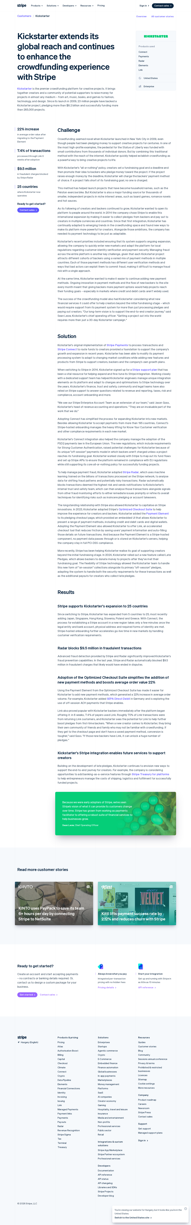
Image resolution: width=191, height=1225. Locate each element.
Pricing (101, 5)
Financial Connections (69, 1088)
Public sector (104, 1130)
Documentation (106, 1170)
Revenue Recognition (69, 1130)
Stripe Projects (105, 1191)
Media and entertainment (111, 1117)
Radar (61, 1126)
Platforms (103, 1088)
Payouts (62, 1121)
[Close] (185, 1209)
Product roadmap (147, 1099)
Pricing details (106, 987)
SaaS (100, 1092)
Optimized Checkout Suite (135, 509)
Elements (62, 1084)
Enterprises (104, 1042)
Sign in (143, 5)
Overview (141, 16)
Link (60, 1105)
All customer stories (162, 16)
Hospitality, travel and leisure (113, 1109)
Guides (141, 1042)
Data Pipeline (64, 1079)
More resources (146, 1087)
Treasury (62, 1147)
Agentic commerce (108, 1050)
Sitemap (142, 1079)
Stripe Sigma (64, 1134)
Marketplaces (105, 1079)
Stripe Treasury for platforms (150, 774)
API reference (146, 987)
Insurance (103, 1113)
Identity (62, 1092)
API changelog (105, 1183)
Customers (24, 16)
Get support (144, 1128)
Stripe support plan (144, 369)
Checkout (63, 1063)
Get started (26, 994)
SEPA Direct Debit (118, 698)
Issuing (61, 1100)
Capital (61, 1058)
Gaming (102, 1105)
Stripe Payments (117, 345)
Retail (101, 1134)
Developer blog (106, 1195)
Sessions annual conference (152, 1058)
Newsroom (144, 1108)
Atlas (60, 1046)
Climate (62, 1067)
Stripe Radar (131, 472)
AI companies (105, 1096)
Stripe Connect (67, 349)
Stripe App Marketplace (110, 1150)
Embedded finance (107, 1063)
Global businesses (107, 1071)
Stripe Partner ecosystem (111, 1154)
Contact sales (161, 5)
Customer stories (147, 1046)
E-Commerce (104, 1058)
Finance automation (108, 1067)
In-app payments (106, 1075)
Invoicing (62, 1096)
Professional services (109, 1126)
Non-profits (104, 1121)
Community (144, 1054)
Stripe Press (144, 1112)
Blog (140, 1050)
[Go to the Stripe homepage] (21, 1037)
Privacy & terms (146, 1063)
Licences (143, 1075)
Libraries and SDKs (107, 1187)
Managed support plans (150, 1132)
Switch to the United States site (132, 1217)
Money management (108, 1084)
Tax (59, 1138)
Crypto (61, 1075)
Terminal (62, 1142)
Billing (60, 1054)
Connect (62, 1071)
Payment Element (157, 513)
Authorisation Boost (68, 1050)
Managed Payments (68, 1109)
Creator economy (107, 1100)
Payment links (65, 1113)
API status (103, 1178)
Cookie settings (146, 1083)
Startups (102, 1046)
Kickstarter (24, 88)
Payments (63, 1117)
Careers (142, 1103)
